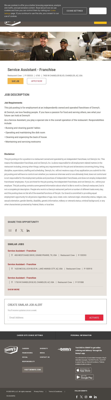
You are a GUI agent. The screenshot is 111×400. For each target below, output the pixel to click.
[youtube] (90, 397)
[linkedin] (95, 397)
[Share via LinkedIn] (28, 230)
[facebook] (76, 397)
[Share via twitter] (22, 230)
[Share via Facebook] (16, 230)
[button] (74, 11)
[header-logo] (11, 350)
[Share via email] (10, 230)
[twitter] (81, 397)
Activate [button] (94, 317)
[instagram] (86, 397)
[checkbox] (16, 81)
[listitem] (83, 370)
